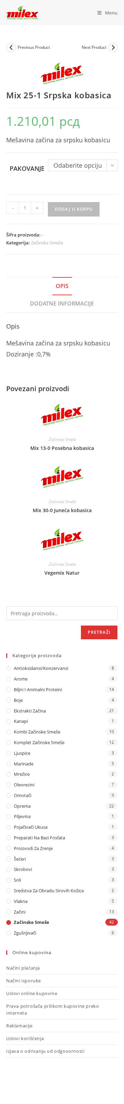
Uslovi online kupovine (31, 993)
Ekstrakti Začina (30, 711)
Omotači (22, 795)
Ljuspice (22, 753)
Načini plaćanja (23, 968)
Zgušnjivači (25, 933)
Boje (18, 700)
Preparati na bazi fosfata (39, 838)
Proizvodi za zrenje (33, 848)
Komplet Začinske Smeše (39, 742)
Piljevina (22, 816)
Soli (17, 880)
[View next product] (113, 47)
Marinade (23, 764)
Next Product (94, 47)
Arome (21, 679)
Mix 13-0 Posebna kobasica (62, 448)
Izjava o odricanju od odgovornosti (45, 1051)
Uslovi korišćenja (25, 1038)
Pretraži (99, 632)
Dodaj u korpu (74, 209)
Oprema (22, 806)
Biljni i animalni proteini (38, 689)
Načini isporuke (23, 981)
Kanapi (21, 721)
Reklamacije (19, 1026)
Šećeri (20, 859)
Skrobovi (23, 869)
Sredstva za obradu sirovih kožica (49, 890)
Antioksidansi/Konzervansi (41, 668)
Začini (19, 912)
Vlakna (21, 901)
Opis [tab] (62, 286)
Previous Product (34, 47)
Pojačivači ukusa (31, 827)
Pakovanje (27, 168)
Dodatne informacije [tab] (62, 303)
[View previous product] (11, 47)
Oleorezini (24, 785)
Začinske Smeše (47, 243)
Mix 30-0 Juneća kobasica (62, 510)
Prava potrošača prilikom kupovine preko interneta (52, 1009)
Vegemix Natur (62, 573)
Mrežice (22, 774)
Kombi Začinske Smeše (37, 732)
